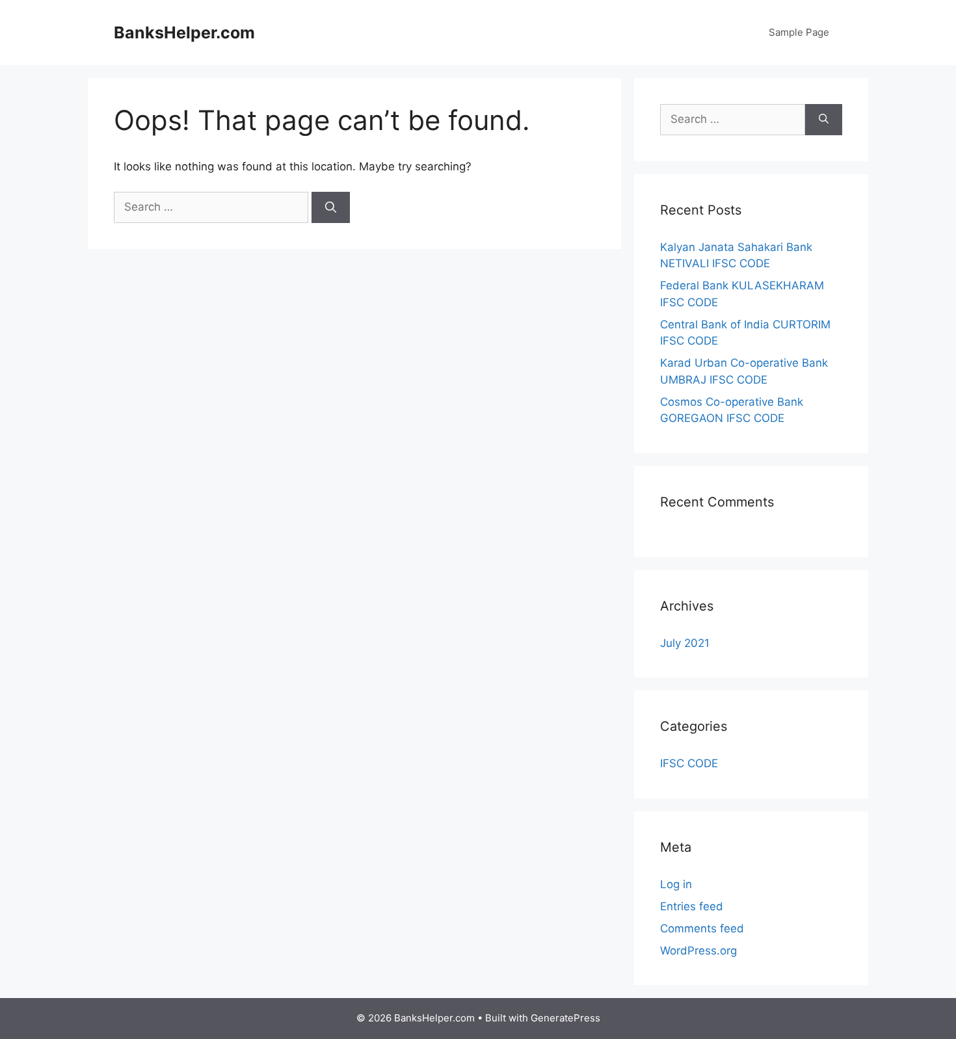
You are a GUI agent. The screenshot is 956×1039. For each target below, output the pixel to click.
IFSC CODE (689, 763)
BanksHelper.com (184, 32)
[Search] (331, 207)
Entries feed (691, 906)
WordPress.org (698, 950)
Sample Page (799, 32)
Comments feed (702, 928)
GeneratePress (565, 1018)
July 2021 (685, 643)
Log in (676, 884)
